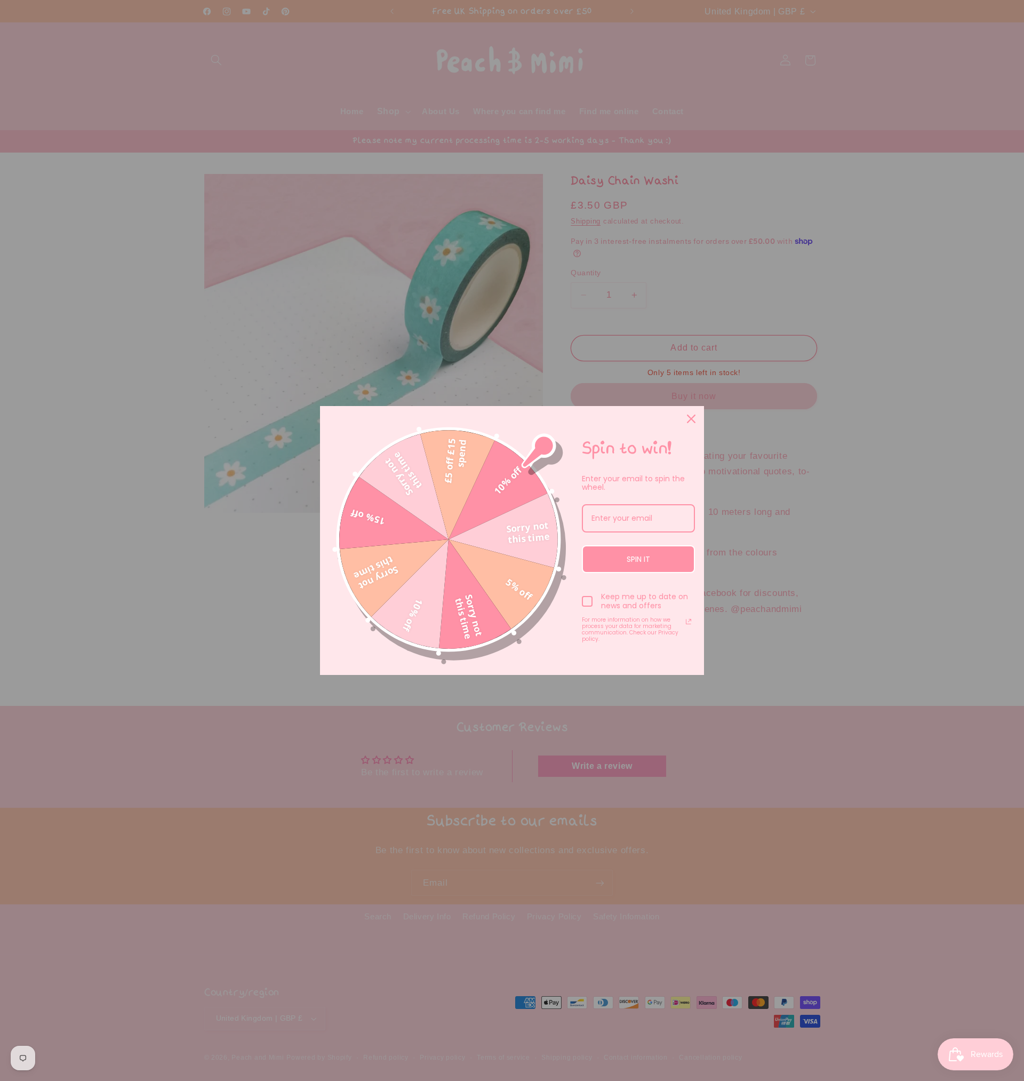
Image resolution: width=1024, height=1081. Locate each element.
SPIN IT (638, 559)
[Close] (691, 419)
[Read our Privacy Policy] (688, 621)
